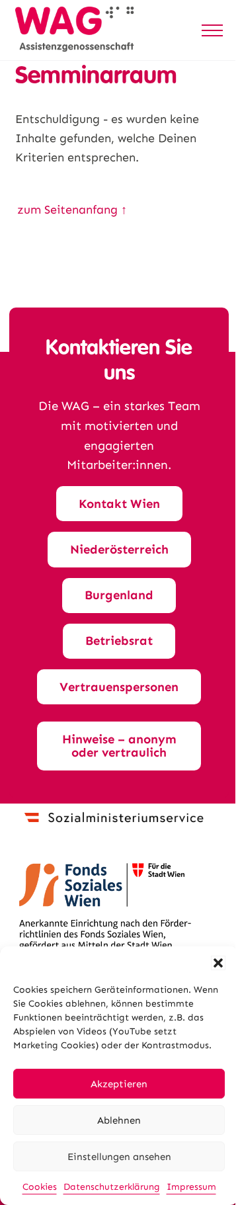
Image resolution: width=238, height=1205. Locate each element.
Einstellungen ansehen (119, 1157)
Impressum (191, 1186)
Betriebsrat (119, 641)
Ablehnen (119, 1120)
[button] (218, 963)
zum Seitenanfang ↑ (72, 209)
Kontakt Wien (119, 504)
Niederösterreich (119, 549)
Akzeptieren (119, 1084)
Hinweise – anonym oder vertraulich (119, 746)
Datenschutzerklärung (111, 1186)
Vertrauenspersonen (119, 687)
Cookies (39, 1186)
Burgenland (119, 595)
